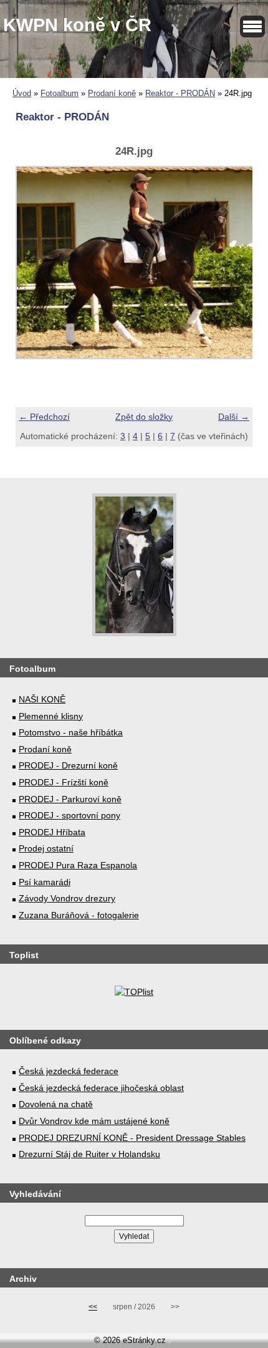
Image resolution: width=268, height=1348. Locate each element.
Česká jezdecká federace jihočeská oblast (101, 1088)
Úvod (21, 93)
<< (93, 1307)
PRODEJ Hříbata (52, 832)
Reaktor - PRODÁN (180, 93)
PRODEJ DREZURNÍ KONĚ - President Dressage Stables (132, 1138)
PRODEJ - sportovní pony (69, 815)
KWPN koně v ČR (77, 25)
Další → (233, 417)
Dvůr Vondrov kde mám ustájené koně (94, 1121)
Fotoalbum (60, 93)
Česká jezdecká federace (68, 1071)
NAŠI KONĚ (42, 699)
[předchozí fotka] (36, 269)
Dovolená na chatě (56, 1104)
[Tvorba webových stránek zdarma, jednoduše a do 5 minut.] (170, 1341)
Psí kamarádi (44, 882)
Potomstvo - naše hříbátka (71, 732)
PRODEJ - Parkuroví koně (70, 799)
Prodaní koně (112, 93)
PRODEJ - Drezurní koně (68, 765)
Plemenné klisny (51, 716)
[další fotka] (232, 269)
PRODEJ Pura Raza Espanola (78, 865)
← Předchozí (44, 417)
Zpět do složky (144, 417)
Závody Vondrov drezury (67, 898)
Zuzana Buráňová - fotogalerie (79, 915)
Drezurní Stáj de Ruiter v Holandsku (89, 1154)
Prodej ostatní (46, 848)
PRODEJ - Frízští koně (63, 782)
